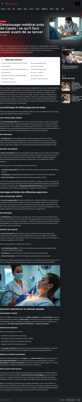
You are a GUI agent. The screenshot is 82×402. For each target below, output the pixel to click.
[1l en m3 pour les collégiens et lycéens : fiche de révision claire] (65, 98)
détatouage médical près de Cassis (31, 186)
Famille (63, 64)
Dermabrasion (7, 66)
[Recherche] (78, 3)
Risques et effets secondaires (40, 78)
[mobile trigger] (3, 3)
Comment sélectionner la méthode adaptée (14, 75)
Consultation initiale (37, 75)
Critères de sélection (8, 78)
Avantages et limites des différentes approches (15, 69)
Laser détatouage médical (39, 63)
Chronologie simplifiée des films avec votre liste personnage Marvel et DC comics (77, 86)
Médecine (3, 21)
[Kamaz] (11, 3)
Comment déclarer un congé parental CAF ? (70, 67)
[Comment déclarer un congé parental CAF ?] (72, 57)
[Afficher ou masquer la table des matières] (40, 60)
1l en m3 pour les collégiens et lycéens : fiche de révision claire (77, 98)
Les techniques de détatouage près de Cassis (15, 63)
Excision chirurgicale (37, 66)
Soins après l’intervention (10, 82)
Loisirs (73, 81)
